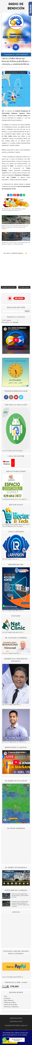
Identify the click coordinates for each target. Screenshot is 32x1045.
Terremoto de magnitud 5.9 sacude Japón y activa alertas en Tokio (20, 895)
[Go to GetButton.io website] (4, 1043)
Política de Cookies (10, 1002)
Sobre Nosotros (9, 1000)
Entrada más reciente (8, 287)
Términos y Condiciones (11, 1007)
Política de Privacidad (10, 1004)
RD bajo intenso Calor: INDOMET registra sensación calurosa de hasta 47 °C (14, 209)
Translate (15, 322)
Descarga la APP (16, 1021)
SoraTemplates (9, 1030)
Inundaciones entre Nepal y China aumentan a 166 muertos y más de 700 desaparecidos (16, 243)
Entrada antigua (24, 287)
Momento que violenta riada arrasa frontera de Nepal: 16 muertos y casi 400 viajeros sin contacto (15, 227)
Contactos (7, 998)
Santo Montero (22, 1030)
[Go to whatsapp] (4, 1040)
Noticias (28, 67)
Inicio (5, 996)
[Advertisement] (16, 847)
